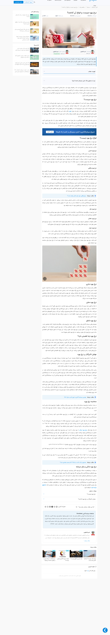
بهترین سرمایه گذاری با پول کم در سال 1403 (75, 397)
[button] (69, 71)
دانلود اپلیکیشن (18, 2)
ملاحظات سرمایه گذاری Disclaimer (85, 513)
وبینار (94, 5)
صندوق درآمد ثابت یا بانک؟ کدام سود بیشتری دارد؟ (73, 462)
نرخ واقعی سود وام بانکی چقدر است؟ (76, 196)
